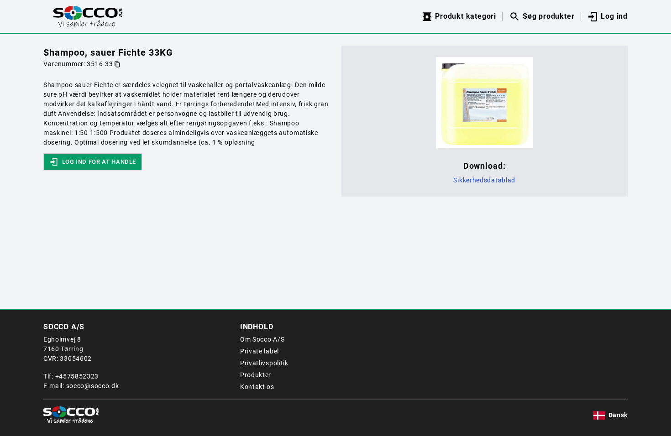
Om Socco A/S (262, 339)
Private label (259, 351)
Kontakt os (257, 386)
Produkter (255, 375)
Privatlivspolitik (264, 363)
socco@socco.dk (92, 385)
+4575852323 (77, 376)
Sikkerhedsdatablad (484, 180)
